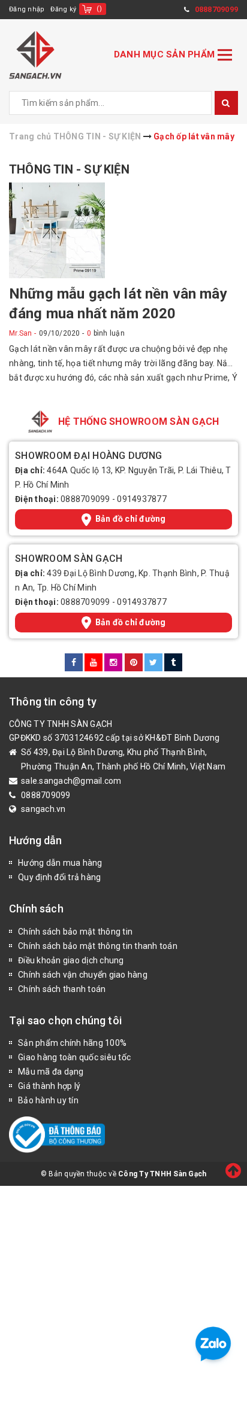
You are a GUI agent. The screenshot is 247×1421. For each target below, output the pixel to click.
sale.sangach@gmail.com (71, 781)
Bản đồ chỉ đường (130, 519)
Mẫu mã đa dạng (51, 1071)
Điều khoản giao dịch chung (71, 960)
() (99, 9)
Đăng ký (63, 9)
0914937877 (142, 499)
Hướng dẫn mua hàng (60, 863)
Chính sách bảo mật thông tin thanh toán (97, 946)
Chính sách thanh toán (62, 989)
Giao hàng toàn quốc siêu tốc (74, 1057)
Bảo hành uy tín (48, 1100)
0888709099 (85, 499)
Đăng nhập (26, 9)
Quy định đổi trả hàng (59, 877)
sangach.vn (43, 809)
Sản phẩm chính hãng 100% (72, 1043)
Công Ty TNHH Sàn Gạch (162, 1174)
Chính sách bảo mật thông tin (75, 931)
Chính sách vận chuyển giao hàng (82, 974)
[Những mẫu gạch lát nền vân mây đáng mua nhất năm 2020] (57, 230)
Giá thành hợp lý (49, 1086)
